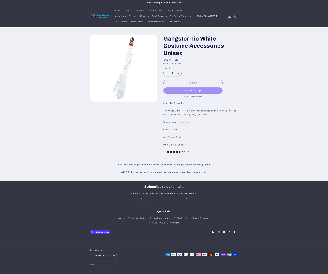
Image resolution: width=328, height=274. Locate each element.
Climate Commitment (169, 223)
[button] (118, 10)
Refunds (153, 223)
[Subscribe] (185, 201)
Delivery (144, 218)
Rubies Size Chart (201, 218)
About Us (121, 218)
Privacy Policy (156, 218)
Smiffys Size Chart (182, 218)
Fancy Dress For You (105, 265)
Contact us (133, 218)
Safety (168, 218)
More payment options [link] (193, 97)
